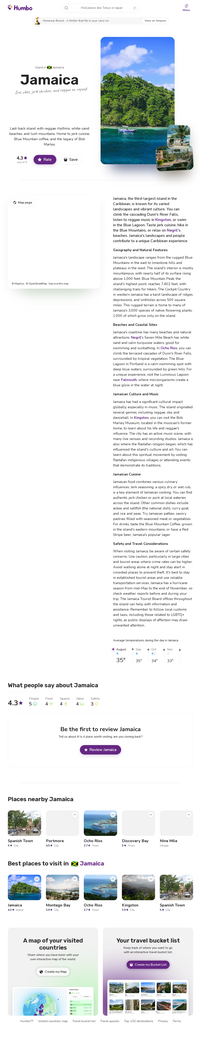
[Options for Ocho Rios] (113, 814)
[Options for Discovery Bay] (150, 814)
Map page (25, 202)
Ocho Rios (169, 348)
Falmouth (129, 379)
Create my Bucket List (150, 965)
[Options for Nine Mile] (189, 814)
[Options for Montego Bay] (75, 879)
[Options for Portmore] (75, 814)
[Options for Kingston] (150, 879)
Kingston (163, 219)
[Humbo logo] (20, 7)
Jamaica (55, 67)
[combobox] (100, 8)
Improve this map (59, 283)
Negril (172, 230)
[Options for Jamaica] (37, 879)
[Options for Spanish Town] (37, 814)
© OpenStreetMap (36, 283)
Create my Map (56, 972)
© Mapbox (18, 283)
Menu (186, 10)
